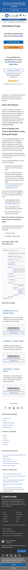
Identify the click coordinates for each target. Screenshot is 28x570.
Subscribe (22, 551)
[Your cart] (20, 15)
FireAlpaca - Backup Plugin (13, 341)
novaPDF (11, 502)
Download (18, 512)
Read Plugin (13, 332)
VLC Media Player (7, 427)
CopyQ (4, 438)
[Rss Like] (22, 407)
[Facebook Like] (5, 407)
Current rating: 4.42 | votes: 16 (13, 84)
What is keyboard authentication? (11, 463)
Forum (18, 519)
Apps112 (8, 504)
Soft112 (4, 504)
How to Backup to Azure (9, 531)
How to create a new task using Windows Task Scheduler (14, 455)
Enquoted (23, 504)
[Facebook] (3, 555)
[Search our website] (26, 16)
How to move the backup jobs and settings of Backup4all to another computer (14, 480)
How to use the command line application (13, 533)
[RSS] (19, 555)
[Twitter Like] (9, 407)
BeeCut (5, 435)
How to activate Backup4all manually (12, 474)
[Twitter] (7, 555)
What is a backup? (7, 529)
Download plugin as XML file (13, 73)
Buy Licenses (19, 514)
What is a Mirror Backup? (9, 465)
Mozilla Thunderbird (8, 425)
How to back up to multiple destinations (12, 535)
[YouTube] (15, 555)
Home (4, 512)
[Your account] (23, 15)
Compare (18, 516)
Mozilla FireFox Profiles (8, 423)
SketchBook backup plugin (12, 204)
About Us (5, 514)
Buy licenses (14, 47)
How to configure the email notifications (13, 487)
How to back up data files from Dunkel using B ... (14, 525)
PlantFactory (6, 440)
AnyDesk (5, 444)
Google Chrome (7, 418)
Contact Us (5, 516)
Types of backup (7, 459)
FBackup (21, 501)
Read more (14, 568)
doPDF (15, 502)
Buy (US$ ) (14, 10)
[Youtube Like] (13, 407)
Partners (5, 519)
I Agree (13, 564)
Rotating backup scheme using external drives (12, 484)
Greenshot (5, 442)
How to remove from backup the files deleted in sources (14, 477)
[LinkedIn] (11, 555)
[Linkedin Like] (17, 407)
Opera (4, 420)
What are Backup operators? (10, 461)
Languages (5, 521)
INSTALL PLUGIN (14, 70)
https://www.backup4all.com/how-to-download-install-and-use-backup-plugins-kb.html (14, 185)
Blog (17, 521)
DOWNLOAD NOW (14, 42)
